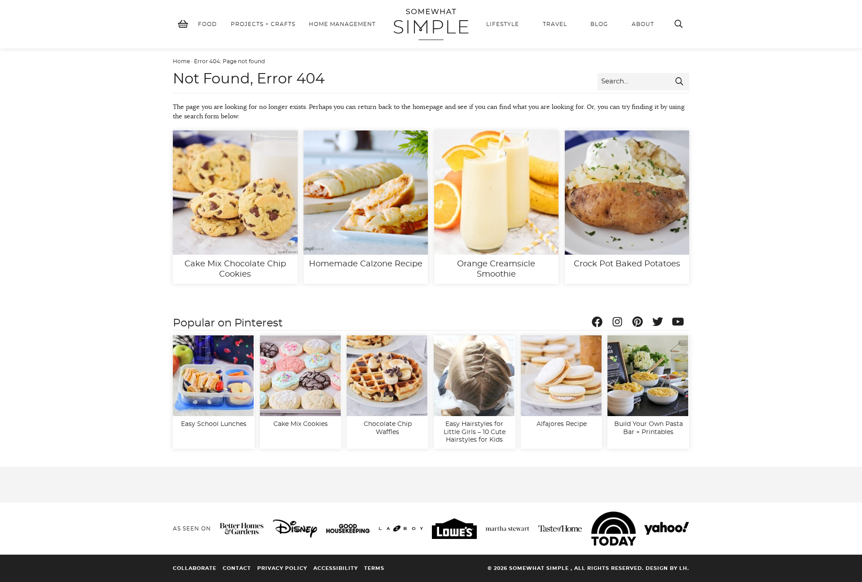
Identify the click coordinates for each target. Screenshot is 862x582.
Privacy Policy (282, 568)
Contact (237, 568)
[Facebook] (599, 323)
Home (181, 61)
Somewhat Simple (431, 24)
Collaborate (194, 568)
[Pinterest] (640, 323)
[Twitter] (660, 323)
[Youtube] (680, 323)
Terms (374, 568)
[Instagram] (620, 323)
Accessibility (335, 568)
